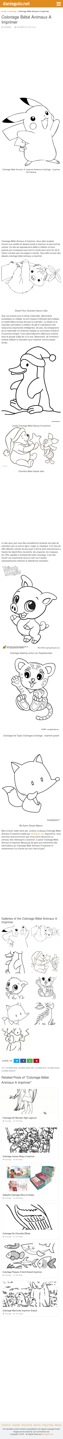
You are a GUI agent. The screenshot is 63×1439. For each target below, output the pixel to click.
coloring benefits (8, 1071)
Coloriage (7, 27)
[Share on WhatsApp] (30, 1061)
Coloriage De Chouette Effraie (16, 1233)
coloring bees (40, 1068)
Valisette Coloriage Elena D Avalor (18, 1194)
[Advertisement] (31, 63)
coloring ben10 (53, 1068)
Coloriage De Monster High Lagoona (20, 1117)
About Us (37, 1425)
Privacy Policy (47, 1425)
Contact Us (6, 1425)
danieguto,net (37, 833)
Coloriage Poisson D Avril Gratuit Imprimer (22, 1271)
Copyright (16, 1425)
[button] (58, 3)
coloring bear (11, 1068)
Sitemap (58, 1425)
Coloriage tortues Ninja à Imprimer (19, 1156)
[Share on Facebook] (23, 1061)
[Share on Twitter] (16, 1061)
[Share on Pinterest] (36, 1061)
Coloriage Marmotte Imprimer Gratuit (20, 1310)
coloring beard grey (26, 1068)
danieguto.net (16, 3)
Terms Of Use (26, 1425)
